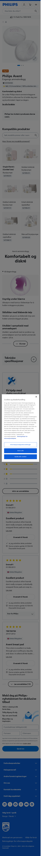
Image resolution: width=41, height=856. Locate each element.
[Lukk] (35, 395)
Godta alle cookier (20, 457)
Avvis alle (20, 451)
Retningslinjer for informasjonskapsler (15, 438)
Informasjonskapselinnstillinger (19, 446)
